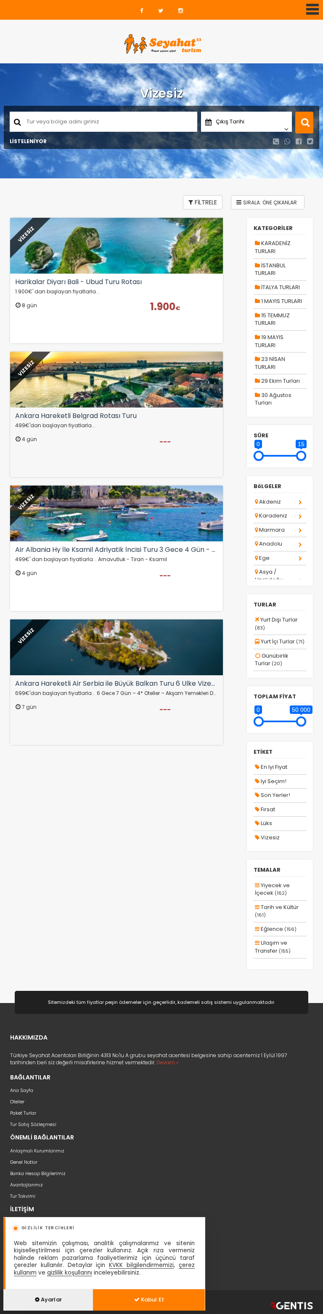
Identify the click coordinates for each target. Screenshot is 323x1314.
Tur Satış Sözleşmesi (33, 1124)
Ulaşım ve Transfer (273, 947)
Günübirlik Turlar (272, 660)
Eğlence (278, 929)
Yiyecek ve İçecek (272, 889)
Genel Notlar (23, 1162)
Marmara (271, 530)
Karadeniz (272, 516)
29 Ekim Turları (280, 381)
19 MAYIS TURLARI (269, 341)
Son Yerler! (274, 795)
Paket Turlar (23, 1113)
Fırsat (267, 809)
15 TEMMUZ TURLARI (272, 319)
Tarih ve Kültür (277, 911)
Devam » (167, 1062)
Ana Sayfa (21, 1090)
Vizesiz (269, 837)
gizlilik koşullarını (69, 1273)
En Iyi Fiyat (273, 767)
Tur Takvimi (22, 1196)
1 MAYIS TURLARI (281, 301)
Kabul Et (152, 1300)
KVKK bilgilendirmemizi (141, 1265)
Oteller (17, 1101)
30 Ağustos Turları (273, 399)
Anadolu (270, 544)
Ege (264, 558)
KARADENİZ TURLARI (273, 247)
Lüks (265, 823)
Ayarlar (51, 1300)
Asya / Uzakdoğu (269, 576)
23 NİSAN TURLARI (270, 363)
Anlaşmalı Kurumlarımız (37, 1150)
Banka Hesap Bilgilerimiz (38, 1173)
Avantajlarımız (26, 1184)
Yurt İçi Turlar (281, 641)
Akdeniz (269, 502)
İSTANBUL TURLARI (270, 269)
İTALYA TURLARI (280, 287)
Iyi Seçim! (272, 781)
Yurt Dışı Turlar (276, 623)
